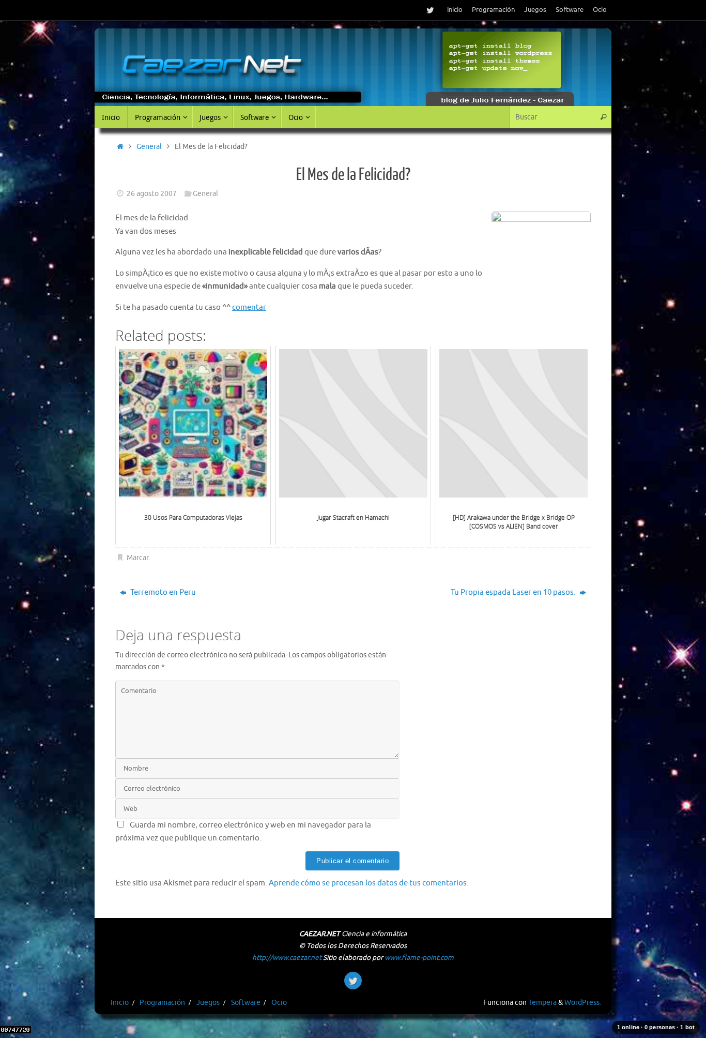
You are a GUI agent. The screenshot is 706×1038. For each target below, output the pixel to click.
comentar (249, 307)
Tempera (542, 1002)
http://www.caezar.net (286, 957)
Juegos (535, 10)
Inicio (455, 10)
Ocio (600, 10)
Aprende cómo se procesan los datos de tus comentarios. (369, 883)
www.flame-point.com (419, 957)
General (149, 146)
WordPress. (582, 1002)
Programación (493, 10)
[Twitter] (430, 10)
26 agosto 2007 (152, 193)
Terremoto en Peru (162, 592)
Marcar (137, 557)
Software (570, 10)
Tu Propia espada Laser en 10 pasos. (514, 592)
